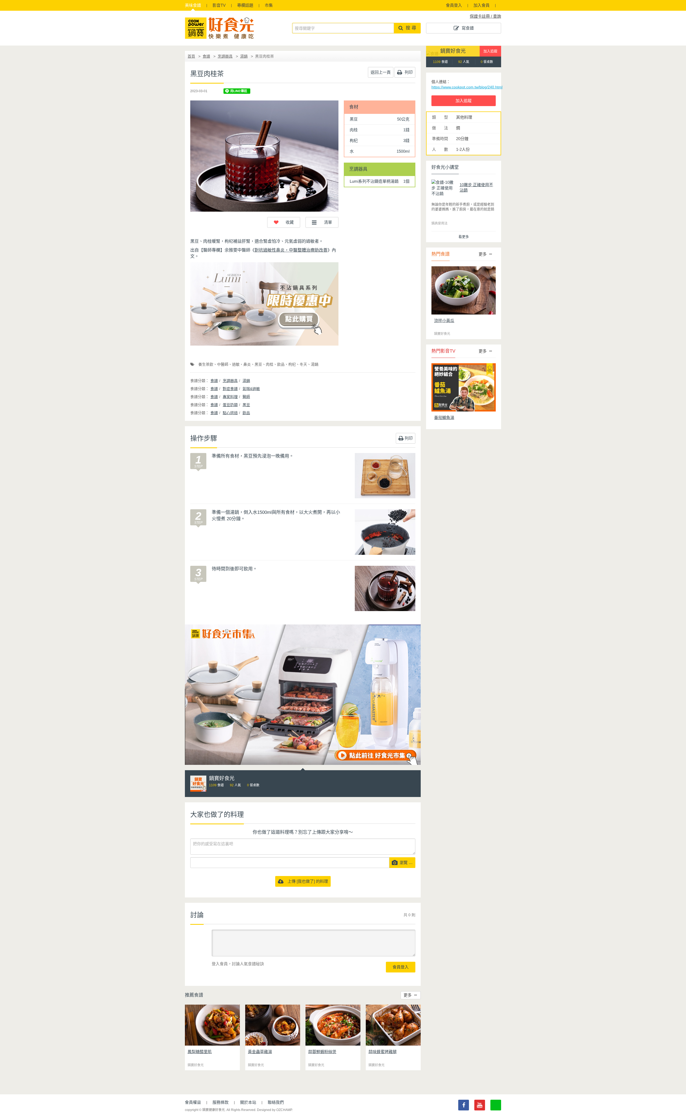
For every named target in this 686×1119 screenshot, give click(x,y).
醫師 (246, 397)
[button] (283, 222)
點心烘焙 (230, 413)
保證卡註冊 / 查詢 (485, 16)
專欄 (245, 5)
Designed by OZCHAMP (274, 1110)
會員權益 (193, 1102)
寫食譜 (468, 28)
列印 (408, 72)
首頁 (191, 56)
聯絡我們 (276, 1102)
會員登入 (454, 5)
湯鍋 (244, 56)
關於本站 (248, 1102)
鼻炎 (247, 364)
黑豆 (258, 364)
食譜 (193, 5)
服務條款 (220, 1102)
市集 (269, 5)
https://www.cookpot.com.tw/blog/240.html (466, 87)
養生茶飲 (205, 364)
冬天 (303, 364)
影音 (219, 5)
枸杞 (292, 364)
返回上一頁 (381, 72)
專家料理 (230, 397)
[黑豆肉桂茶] (264, 156)
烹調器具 (225, 56)
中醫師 (222, 364)
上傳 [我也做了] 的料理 (306, 881)
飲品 (281, 364)
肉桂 (269, 364)
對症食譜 (230, 389)
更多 (408, 995)
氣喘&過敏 (251, 389)
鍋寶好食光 (453, 51)
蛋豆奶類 (230, 405)
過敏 (236, 364)
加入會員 (482, 5)
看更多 (463, 237)
